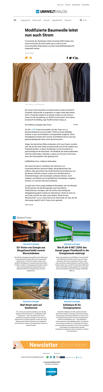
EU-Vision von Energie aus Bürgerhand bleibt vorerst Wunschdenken (31, 250)
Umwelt (46, 20)
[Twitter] (70, 59)
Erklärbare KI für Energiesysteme (72, 306)
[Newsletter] (51, 345)
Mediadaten (76, 5)
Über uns (60, 5)
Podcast (68, 20)
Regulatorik (25, 20)
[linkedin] (76, 59)
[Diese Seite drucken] (30, 58)
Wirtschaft (37, 20)
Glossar (67, 5)
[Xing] (73, 59)
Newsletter (85, 5)
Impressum (57, 353)
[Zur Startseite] (51, 11)
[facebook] (67, 59)
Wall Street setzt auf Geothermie (31, 306)
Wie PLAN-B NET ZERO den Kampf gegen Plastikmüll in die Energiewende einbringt (72, 250)
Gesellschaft (57, 20)
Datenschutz (46, 353)
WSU (34, 130)
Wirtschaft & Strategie (31, 244)
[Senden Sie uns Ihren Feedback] (26, 58)
